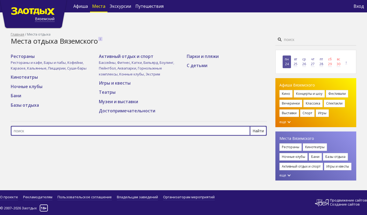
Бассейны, (108, 62)
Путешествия (149, 6)
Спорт (307, 113)
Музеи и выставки (118, 102)
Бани (16, 96)
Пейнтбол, (108, 68)
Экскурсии (120, 6)
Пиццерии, (57, 68)
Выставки (289, 113)
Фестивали (337, 93)
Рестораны (23, 56)
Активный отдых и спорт (126, 56)
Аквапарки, (127, 68)
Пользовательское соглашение (84, 197)
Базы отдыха (25, 105)
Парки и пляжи (203, 56)
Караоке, (19, 68)
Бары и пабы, (55, 62)
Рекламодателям (37, 197)
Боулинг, (167, 62)
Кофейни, (75, 62)
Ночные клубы (26, 86)
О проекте (9, 197)
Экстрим (153, 74)
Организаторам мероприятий (189, 197)
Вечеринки (291, 103)
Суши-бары (77, 68)
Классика (313, 103)
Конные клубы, (132, 74)
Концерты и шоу (309, 93)
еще (283, 122)
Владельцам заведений (137, 197)
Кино (286, 93)
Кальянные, (37, 68)
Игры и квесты (115, 83)
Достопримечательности (127, 111)
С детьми (197, 65)
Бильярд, (151, 62)
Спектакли (334, 103)
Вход (359, 6)
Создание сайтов (345, 204)
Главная (17, 34)
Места (98, 6)
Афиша (80, 6)
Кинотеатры (24, 77)
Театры (107, 92)
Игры (322, 113)
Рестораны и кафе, (27, 62)
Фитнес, (124, 62)
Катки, (137, 62)
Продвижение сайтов (348, 200)
